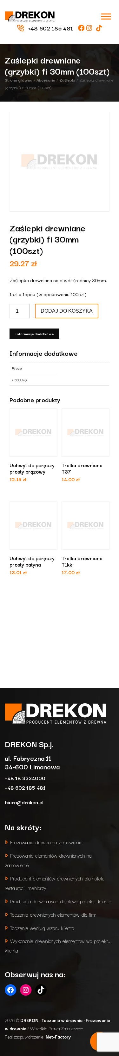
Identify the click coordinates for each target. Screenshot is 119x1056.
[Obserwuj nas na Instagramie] (90, 27)
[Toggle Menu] (106, 16)
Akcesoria (45, 79)
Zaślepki (67, 79)
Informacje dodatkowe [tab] (34, 333)
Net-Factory (58, 1036)
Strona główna (18, 79)
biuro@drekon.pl (24, 802)
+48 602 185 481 (25, 787)
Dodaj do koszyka (67, 311)
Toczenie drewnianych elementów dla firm (53, 914)
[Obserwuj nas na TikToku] (99, 27)
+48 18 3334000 (25, 778)
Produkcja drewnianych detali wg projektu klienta (60, 901)
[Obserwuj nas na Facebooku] (82, 27)
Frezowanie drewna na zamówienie (46, 842)
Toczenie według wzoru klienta (42, 928)
